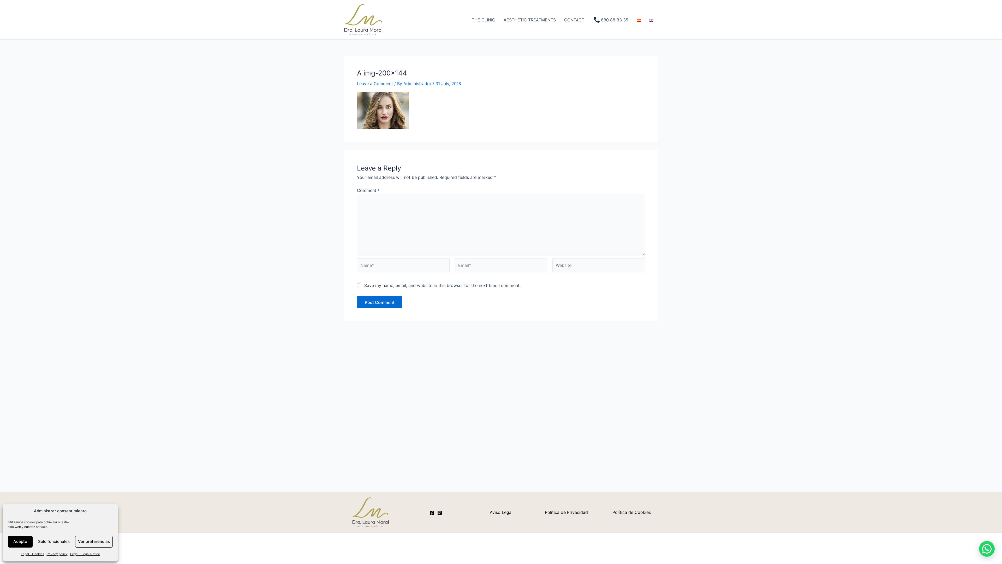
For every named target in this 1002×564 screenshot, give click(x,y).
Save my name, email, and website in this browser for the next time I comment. (442, 285)
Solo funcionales (54, 541)
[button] (987, 549)
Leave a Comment (375, 83)
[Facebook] (432, 512)
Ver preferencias (94, 541)
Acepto (20, 541)
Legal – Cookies (32, 554)
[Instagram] (439, 512)
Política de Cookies (631, 512)
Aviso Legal (501, 512)
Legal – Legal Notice (85, 554)
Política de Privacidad (566, 512)
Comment (368, 190)
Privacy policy (57, 554)
